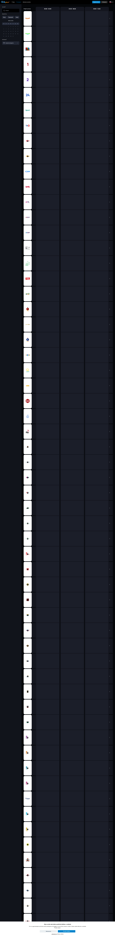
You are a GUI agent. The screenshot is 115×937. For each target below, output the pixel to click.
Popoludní (10, 17)
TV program (18, 2)
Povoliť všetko (66, 931)
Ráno (4, 17)
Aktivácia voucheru (27, 2)
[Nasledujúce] (111, 18)
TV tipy (13, 2)
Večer (17, 17)
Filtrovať (4, 39)
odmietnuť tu (54, 934)
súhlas (55, 926)
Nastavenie (48, 931)
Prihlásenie (104, 2)
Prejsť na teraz (27, 8)
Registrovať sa (96, 2)
